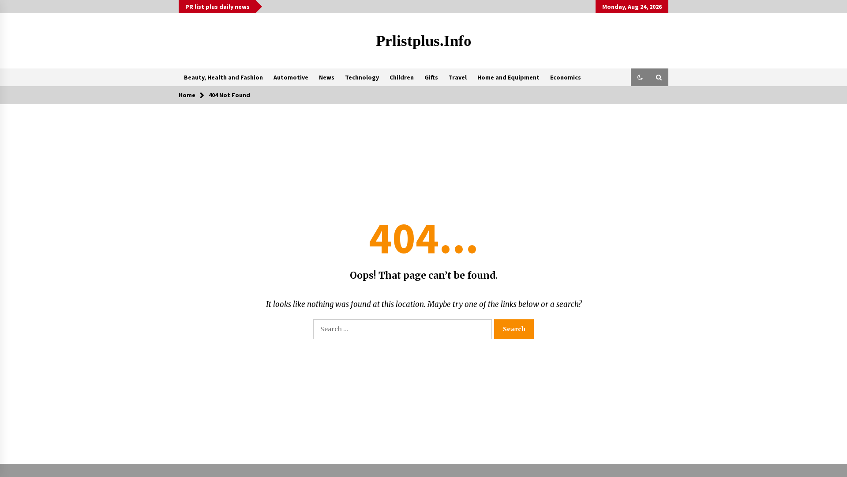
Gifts (431, 77)
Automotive (291, 77)
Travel (458, 77)
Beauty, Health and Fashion (223, 77)
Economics (565, 77)
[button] (640, 77)
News (326, 77)
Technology (362, 77)
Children (402, 77)
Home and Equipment (508, 77)
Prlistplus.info (424, 40)
